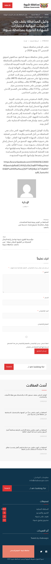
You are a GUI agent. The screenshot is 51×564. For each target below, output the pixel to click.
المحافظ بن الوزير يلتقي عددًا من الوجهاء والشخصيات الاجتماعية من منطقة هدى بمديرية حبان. (26, 413)
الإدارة (25, 41)
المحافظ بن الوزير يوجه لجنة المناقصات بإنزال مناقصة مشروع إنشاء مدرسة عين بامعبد (33, 224)
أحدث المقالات (36, 385)
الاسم (46, 297)
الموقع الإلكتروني (43, 324)
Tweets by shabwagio (40, 538)
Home (47, 15)
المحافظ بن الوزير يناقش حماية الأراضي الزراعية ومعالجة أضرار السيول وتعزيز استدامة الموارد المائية (26, 431)
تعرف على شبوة (42, 516)
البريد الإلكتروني (43, 311)
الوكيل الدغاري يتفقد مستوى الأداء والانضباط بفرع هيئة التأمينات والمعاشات (26, 396)
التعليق (46, 272)
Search (9, 366)
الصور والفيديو (42, 512)
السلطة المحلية (35, 15)
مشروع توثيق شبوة (41, 520)
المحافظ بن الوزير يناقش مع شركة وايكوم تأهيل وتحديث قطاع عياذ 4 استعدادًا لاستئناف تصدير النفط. (26, 448)
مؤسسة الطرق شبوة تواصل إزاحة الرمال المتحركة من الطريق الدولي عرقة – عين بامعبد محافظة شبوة (17, 241)
